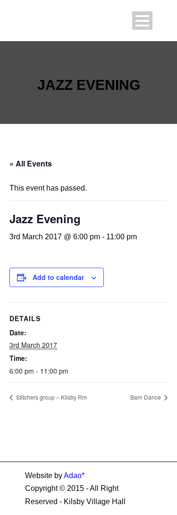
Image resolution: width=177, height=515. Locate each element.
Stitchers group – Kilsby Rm (51, 397)
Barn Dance (146, 397)
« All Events (30, 163)
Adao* (74, 475)
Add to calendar (58, 277)
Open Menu (142, 20)
